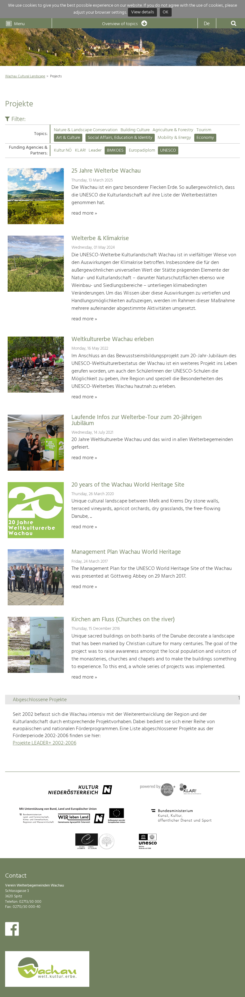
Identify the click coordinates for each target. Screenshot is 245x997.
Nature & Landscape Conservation (85, 130)
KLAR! (80, 150)
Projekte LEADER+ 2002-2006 (44, 743)
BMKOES (115, 150)
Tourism (204, 130)
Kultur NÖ (63, 150)
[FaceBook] (12, 930)
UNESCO (168, 150)
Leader (95, 150)
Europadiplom (142, 150)
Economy (205, 137)
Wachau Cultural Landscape (25, 76)
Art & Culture (68, 137)
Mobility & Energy (174, 137)
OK (165, 12)
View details (142, 12)
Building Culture (135, 130)
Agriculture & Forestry (172, 130)
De (207, 24)
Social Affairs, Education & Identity (120, 137)
